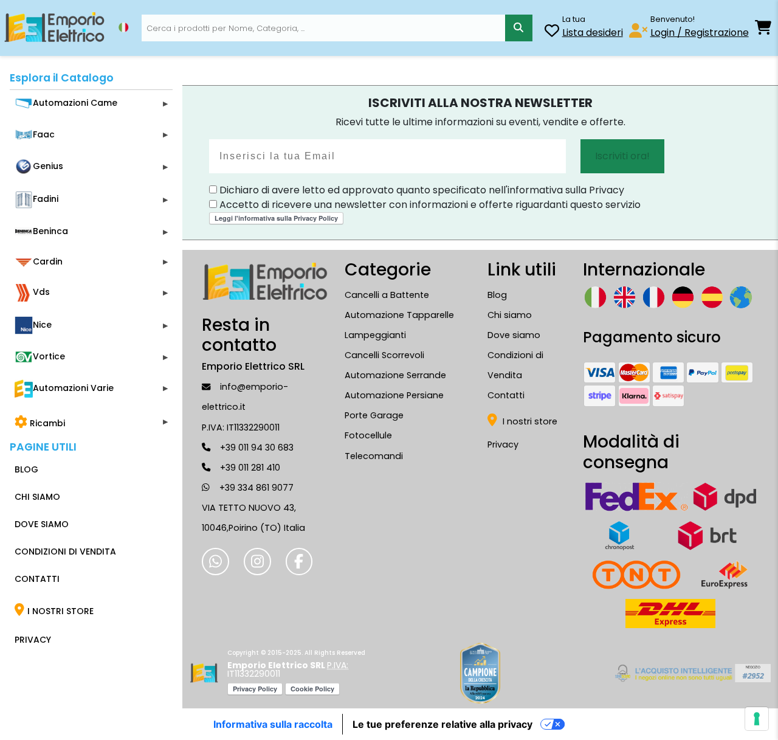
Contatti (506, 395)
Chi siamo (509, 315)
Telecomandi (374, 456)
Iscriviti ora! (622, 156)
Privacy (502, 444)
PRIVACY (33, 640)
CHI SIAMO (37, 497)
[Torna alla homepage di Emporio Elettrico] (204, 673)
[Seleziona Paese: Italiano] (123, 27)
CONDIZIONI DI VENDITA (65, 551)
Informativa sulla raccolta (272, 724)
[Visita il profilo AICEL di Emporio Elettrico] (691, 673)
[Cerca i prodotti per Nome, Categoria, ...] (518, 28)
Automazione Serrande (395, 375)
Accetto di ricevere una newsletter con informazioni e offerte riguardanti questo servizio (429, 205)
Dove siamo (513, 335)
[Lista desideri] (552, 33)
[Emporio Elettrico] (54, 28)
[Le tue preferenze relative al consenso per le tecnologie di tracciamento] (756, 718)
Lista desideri (592, 33)
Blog (497, 295)
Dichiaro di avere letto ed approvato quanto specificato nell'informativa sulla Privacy (420, 190)
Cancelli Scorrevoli (384, 355)
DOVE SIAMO (42, 524)
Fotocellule (368, 435)
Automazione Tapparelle (399, 315)
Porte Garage (374, 415)
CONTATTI (37, 579)
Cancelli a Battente (387, 295)
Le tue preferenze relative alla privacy (442, 724)
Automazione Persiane (394, 395)
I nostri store (528, 421)
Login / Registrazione (699, 33)
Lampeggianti (375, 335)
